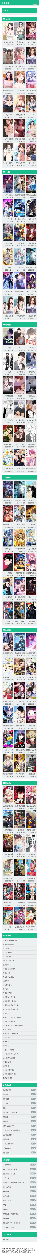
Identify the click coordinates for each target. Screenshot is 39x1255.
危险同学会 (21, 42)
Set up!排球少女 (20, 66)
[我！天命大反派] (32, 280)
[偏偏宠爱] (32, 489)
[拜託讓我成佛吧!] (32, 891)
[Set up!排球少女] (20, 55)
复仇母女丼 (9, 316)
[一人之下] (9, 208)
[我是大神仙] (20, 513)
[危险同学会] (20, 31)
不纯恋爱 (9, 573)
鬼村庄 (5, 1094)
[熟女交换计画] (20, 103)
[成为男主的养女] (32, 666)
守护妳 (32, 115)
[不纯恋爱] (9, 562)
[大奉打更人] (9, 537)
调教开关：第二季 (21, 139)
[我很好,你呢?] (20, 714)
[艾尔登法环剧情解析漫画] (9, 843)
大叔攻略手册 (9, 396)
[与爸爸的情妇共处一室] (9, 152)
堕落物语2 (32, 66)
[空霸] (9, 915)
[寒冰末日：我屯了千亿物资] (20, 642)
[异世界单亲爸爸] (32, 690)
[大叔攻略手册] (9, 385)
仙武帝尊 (21, 243)
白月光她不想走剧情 (10, 1169)
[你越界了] (32, 361)
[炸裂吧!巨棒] (20, 304)
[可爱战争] (32, 714)
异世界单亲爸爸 (32, 701)
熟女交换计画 (20, 115)
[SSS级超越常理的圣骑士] (20, 537)
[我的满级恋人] (32, 433)
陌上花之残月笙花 (9, 1126)
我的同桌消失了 (8, 1135)
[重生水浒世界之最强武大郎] (20, 586)
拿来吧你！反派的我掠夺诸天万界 (14, 1182)
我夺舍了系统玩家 (32, 195)
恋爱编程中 (21, 854)
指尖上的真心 (9, 420)
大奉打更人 (9, 549)
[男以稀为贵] (9, 55)
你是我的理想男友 (32, 468)
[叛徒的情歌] (20, 457)
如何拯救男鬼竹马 (32, 653)
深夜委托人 (21, 372)
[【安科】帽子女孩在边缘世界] (32, 819)
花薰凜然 (32, 854)
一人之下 (9, 219)
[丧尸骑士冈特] (20, 891)
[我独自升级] (32, 208)
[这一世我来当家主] (9, 690)
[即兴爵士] (20, 385)
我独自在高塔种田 (9, 774)
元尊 (9, 267)
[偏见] (9, 336)
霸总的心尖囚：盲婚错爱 (11, 1223)
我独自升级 (32, 219)
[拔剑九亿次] (20, 666)
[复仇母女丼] (9, 304)
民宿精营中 (32, 139)
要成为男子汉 (20, 163)
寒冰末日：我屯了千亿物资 (12, 1017)
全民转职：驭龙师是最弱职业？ (13, 1025)
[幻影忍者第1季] (32, 867)
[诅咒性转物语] (32, 31)
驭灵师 (21, 267)
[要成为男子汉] (20, 152)
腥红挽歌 (6, 1153)
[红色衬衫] (20, 690)
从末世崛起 (9, 195)
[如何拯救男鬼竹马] (32, 642)
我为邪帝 (9, 243)
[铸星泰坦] (9, 280)
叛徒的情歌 (21, 468)
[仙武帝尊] (20, 232)
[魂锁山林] (32, 385)
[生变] (20, 336)
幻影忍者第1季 (32, 878)
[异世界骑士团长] (32, 79)
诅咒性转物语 (32, 42)
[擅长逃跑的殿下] (9, 891)
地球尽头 (32, 621)
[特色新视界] (20, 79)
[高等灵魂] (32, 513)
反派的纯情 (7, 1090)
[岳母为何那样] (9, 128)
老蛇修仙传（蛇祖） (9, 500)
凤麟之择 (6, 1117)
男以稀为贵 (9, 66)
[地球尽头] (32, 610)
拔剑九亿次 (21, 677)
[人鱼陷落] (9, 586)
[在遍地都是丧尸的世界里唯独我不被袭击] (20, 915)
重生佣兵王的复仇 (32, 750)
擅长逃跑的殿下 (9, 902)
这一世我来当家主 (9, 701)
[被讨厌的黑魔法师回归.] (20, 795)
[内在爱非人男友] (20, 433)
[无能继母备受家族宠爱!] (9, 795)
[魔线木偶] (20, 819)
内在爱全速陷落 (32, 420)
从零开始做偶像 (8, 1144)
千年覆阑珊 (7, 1148)
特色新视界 (21, 90)
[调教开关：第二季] (20, 128)
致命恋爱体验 (20, 750)
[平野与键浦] (9, 457)
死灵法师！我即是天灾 (10, 1009)
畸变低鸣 (32, 774)
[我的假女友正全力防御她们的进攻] (9, 867)
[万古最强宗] (32, 537)
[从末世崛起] (9, 184)
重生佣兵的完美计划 (10, 940)
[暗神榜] (9, 610)
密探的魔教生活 (20, 774)
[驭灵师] (20, 256)
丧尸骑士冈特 (20, 902)
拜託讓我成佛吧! (32, 902)
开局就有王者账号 (21, 573)
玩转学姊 (9, 115)
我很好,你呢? (20, 725)
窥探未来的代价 (9, 42)
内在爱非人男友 (20, 444)
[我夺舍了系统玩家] (32, 184)
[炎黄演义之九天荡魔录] (9, 666)
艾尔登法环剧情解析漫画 (11, 1130)
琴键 (9, 372)
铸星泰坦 (9, 291)
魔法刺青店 (32, 163)
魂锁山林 (32, 396)
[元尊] (9, 256)
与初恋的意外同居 (9, 90)
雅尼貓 (21, 878)
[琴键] (9, 361)
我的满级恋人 (32, 444)
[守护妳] (32, 103)
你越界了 (32, 372)
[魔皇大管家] (32, 232)
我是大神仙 (21, 524)
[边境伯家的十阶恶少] (9, 714)
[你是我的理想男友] (32, 457)
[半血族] (32, 336)
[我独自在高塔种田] (9, 763)
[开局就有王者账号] (20, 562)
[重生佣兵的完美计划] (9, 642)
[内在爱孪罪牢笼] (9, 433)
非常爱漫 (5, 2)
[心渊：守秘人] (32, 586)
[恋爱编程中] (20, 843)
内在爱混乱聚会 (20, 420)
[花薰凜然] (32, 843)
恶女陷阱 (6, 1099)
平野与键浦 (9, 468)
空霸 (9, 927)
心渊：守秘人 (32, 597)
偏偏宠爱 (32, 500)
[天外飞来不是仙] (9, 739)
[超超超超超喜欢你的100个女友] (32, 795)
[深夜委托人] (20, 361)
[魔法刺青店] (32, 152)
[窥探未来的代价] (9, 31)
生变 (20, 347)
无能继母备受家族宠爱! (11, 1005)
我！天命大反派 (32, 291)
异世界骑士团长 (32, 90)
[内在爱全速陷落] (32, 409)
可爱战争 (32, 725)
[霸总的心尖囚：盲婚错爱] (20, 280)
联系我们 (30, 1248)
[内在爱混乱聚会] (20, 409)
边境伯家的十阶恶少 (10, 1074)
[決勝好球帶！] (9, 819)
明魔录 (5, 1121)
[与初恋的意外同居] (9, 79)
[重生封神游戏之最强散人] (32, 562)
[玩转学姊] (9, 103)
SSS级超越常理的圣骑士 (11, 1054)
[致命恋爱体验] (20, 739)
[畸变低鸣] (32, 763)
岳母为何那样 (9, 139)
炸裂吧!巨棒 (21, 316)
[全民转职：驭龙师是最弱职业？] (9, 513)
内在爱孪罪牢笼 (9, 444)
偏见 (9, 347)
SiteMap (25, 1248)
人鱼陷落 (9, 597)
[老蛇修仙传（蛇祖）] (9, 489)
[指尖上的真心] (9, 409)
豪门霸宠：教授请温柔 (10, 1112)
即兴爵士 (21, 396)
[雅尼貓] (20, 867)
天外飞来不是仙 (9, 750)
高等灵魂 (32, 524)
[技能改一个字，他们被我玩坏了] (20, 610)
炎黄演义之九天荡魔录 (10, 1033)
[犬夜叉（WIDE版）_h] (32, 915)
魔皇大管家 (32, 243)
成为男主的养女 (32, 677)
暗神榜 (9, 621)
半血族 (32, 347)
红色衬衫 (21, 701)
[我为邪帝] (9, 232)
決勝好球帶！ (9, 830)
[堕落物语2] (32, 55)
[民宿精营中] (32, 128)
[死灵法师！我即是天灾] (32, 256)
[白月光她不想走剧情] (20, 184)
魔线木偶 (21, 830)
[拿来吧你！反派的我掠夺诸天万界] (20, 208)
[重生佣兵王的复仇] (32, 739)
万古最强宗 (32, 549)
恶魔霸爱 (6, 1139)
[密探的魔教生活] (20, 763)
